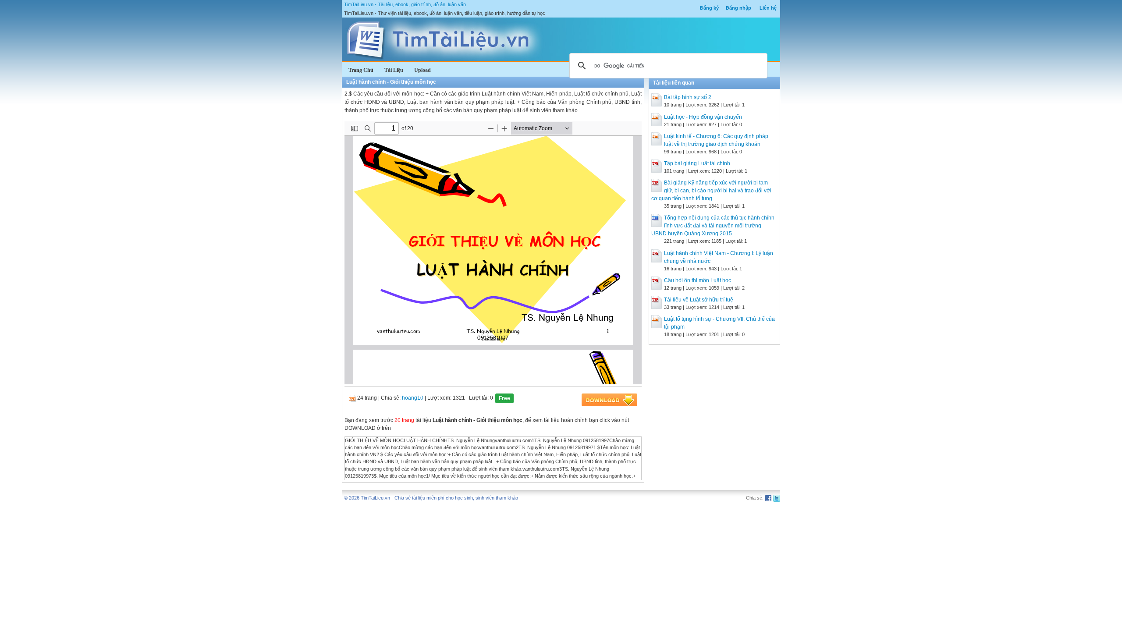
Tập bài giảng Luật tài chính (697, 163)
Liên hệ (768, 8)
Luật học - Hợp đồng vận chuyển (703, 117)
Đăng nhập (738, 8)
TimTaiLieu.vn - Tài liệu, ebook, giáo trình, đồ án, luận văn (405, 4)
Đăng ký (709, 8)
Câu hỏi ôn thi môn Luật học (697, 280)
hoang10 (412, 398)
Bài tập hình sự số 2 (687, 97)
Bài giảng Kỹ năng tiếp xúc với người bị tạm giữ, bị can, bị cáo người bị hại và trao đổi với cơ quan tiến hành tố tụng (711, 191)
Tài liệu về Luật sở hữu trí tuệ (698, 300)
